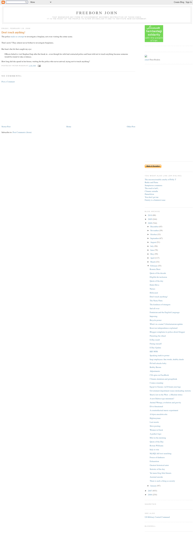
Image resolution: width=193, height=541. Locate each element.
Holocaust (154, 292)
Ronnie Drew (155, 269)
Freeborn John (97, 12)
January (153, 485)
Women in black (156, 430)
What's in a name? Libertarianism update (166, 324)
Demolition (149, 194)
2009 (150, 219)
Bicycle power (155, 320)
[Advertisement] (24, 104)
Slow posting (155, 426)
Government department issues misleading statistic (170, 390)
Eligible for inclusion (158, 277)
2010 (150, 215)
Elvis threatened (156, 406)
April (152, 257)
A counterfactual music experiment (164, 410)
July (152, 246)
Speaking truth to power (159, 355)
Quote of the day (156, 281)
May (152, 254)
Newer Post (6, 126)
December (154, 226)
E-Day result (155, 339)
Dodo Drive (154, 284)
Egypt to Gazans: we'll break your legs (165, 386)
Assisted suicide (156, 477)
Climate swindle (151, 191)
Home (68, 126)
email (147, 59)
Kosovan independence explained (163, 328)
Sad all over (154, 308)
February (154, 265)
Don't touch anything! (13, 32)
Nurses (152, 288)
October (153, 234)
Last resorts (154, 422)
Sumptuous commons (153, 185)
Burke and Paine (151, 182)
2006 (150, 494)
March (153, 261)
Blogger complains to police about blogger (167, 332)
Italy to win (154, 449)
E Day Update (155, 347)
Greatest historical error (159, 465)
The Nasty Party (156, 300)
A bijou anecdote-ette (158, 414)
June (152, 250)
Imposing (153, 316)
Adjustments (155, 371)
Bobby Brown (155, 367)
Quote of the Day (157, 441)
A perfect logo (155, 433)
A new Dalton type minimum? (162, 398)
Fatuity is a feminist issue (155, 200)
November (154, 230)
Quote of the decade (158, 273)
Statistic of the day (157, 469)
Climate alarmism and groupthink (163, 379)
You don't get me (151, 197)
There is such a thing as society (162, 480)
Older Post (131, 126)
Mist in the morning (158, 437)
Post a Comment (8, 81)
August (153, 242)
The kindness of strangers (160, 304)
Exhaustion (154, 461)
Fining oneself (155, 343)
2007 (150, 490)
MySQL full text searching (160, 453)
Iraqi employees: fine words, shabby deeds (167, 359)
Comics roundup (156, 382)
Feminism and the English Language (165, 312)
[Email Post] (38, 65)
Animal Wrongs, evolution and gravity (165, 402)
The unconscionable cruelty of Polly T (160, 179)
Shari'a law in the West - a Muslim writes (166, 394)
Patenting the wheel (158, 335)
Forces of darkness (157, 457)
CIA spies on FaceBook (159, 375)
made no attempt (17, 36)
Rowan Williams (156, 445)
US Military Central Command (157, 517)
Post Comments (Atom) (22, 132)
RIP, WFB (154, 351)
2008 (150, 223)
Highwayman (155, 418)
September (154, 238)
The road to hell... (152, 188)
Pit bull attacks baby (158, 363)
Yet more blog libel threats (160, 473)
